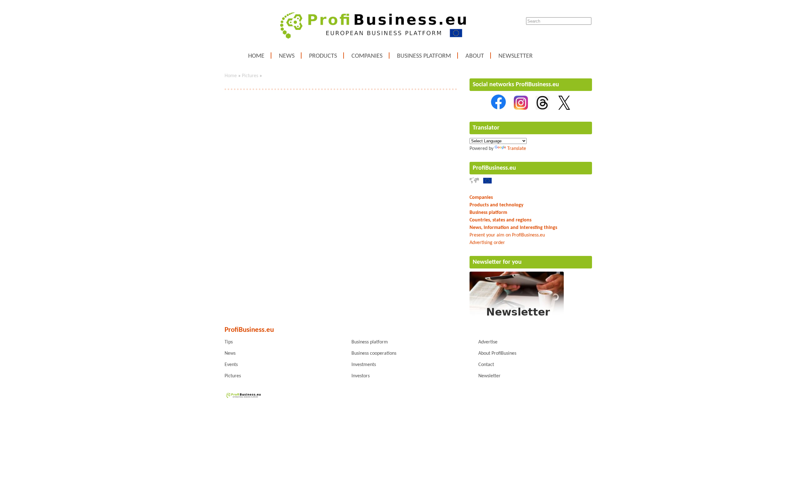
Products (323, 56)
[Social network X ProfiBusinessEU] (564, 108)
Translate (516, 148)
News (287, 56)
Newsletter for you (497, 262)
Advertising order (487, 242)
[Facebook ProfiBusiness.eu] (498, 108)
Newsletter (515, 56)
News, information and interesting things (513, 227)
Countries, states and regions (500, 220)
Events (231, 364)
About (474, 56)
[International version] (474, 182)
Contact (486, 364)
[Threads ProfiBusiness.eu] (542, 108)
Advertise (487, 342)
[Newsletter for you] (517, 317)
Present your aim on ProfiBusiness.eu (507, 235)
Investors (360, 376)
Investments (363, 364)
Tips (229, 342)
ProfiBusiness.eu (494, 168)
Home (256, 56)
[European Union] (487, 182)
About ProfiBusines (497, 353)
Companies (367, 56)
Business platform (424, 56)
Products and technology (497, 205)
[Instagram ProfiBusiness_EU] (521, 108)
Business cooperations (373, 353)
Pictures (250, 75)
